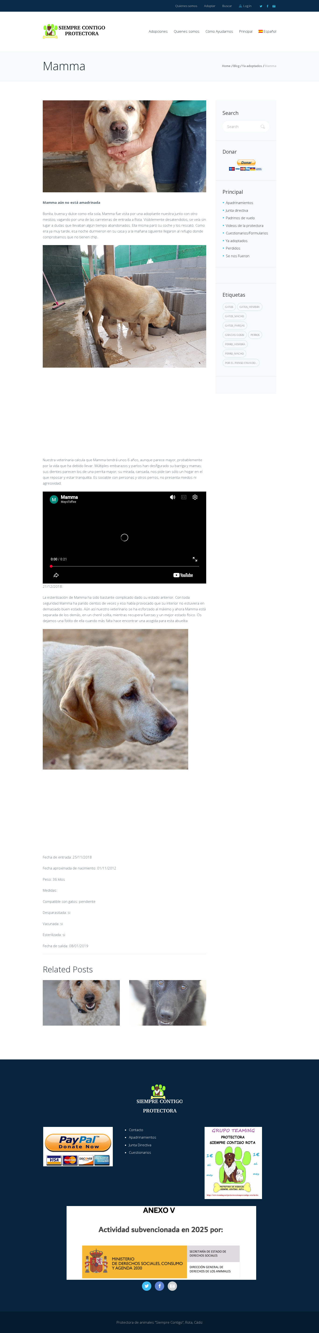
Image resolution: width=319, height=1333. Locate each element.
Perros (255, 335)
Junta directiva (237, 210)
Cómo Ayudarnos (219, 31)
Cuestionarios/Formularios (247, 233)
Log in (247, 6)
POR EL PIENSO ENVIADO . (241, 363)
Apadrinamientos (239, 202)
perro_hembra (235, 344)
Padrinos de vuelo (240, 217)
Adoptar (209, 6)
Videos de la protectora (244, 225)
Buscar (227, 6)
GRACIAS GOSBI (234, 335)
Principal (245, 31)
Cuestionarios (140, 1152)
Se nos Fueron (237, 255)
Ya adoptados (252, 66)
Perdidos (233, 248)
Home (226, 66)
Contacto (136, 1129)
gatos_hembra (250, 307)
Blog (236, 66)
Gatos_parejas (235, 325)
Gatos (229, 307)
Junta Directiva (140, 1145)
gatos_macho (234, 316)
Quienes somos (186, 6)
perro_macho (234, 353)
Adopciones (158, 31)
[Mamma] (124, 146)
